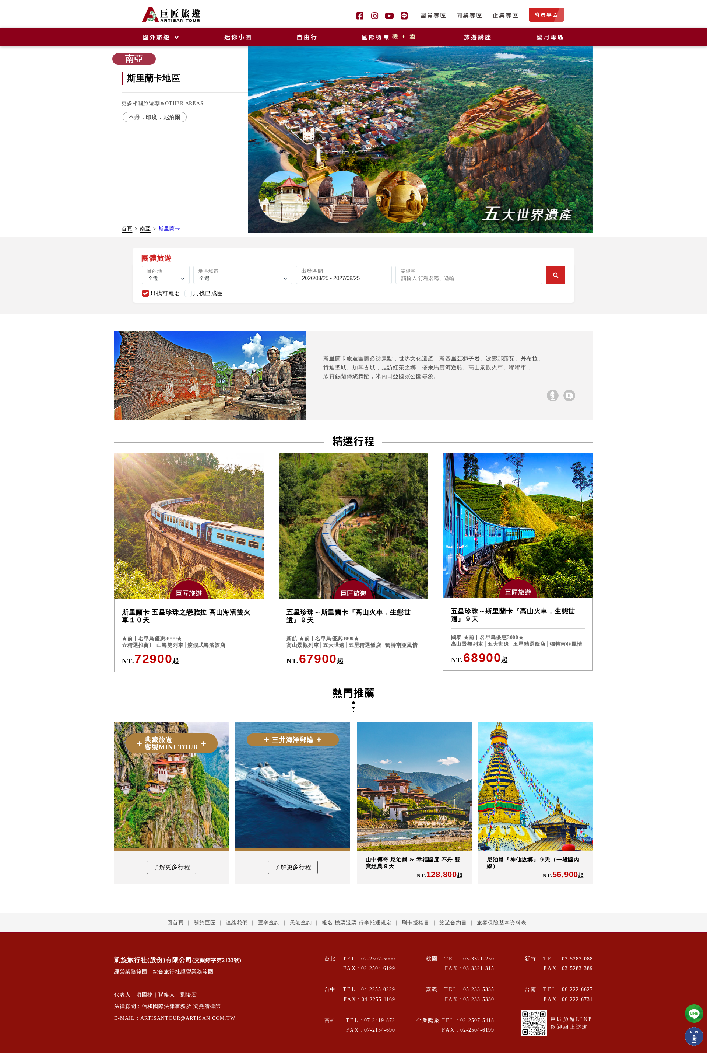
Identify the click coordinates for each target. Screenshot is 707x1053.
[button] (417, 224)
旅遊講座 (478, 37)
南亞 (145, 228)
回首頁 (175, 922)
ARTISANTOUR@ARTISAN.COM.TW (187, 1018)
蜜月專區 (551, 37)
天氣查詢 (301, 922)
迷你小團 (238, 37)
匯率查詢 (269, 922)
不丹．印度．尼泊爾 (155, 117)
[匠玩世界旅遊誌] (569, 395)
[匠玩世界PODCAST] (553, 395)
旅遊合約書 (453, 922)
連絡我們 (237, 922)
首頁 (127, 228)
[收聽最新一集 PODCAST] (694, 1036)
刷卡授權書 (415, 922)
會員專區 (546, 14)
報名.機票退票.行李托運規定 (357, 922)
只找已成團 (208, 293)
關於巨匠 (205, 922)
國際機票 (389, 37)
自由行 (307, 37)
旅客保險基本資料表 (502, 922)
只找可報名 (165, 293)
